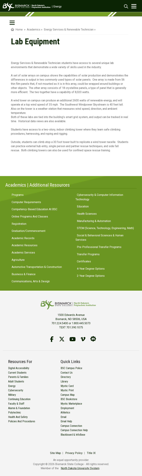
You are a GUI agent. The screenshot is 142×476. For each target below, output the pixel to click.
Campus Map (68, 394)
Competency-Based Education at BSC (34, 209)
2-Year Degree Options (91, 275)
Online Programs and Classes (30, 216)
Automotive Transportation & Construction (37, 267)
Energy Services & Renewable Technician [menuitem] (69, 29)
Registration (19, 223)
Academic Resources (24, 245)
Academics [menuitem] (33, 29)
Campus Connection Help (74, 430)
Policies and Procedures (21, 421)
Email (63, 417)
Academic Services (23, 252)
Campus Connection (71, 425)
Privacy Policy (74, 453)
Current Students (17, 372)
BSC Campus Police (71, 368)
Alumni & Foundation (19, 408)
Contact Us (67, 372)
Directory (66, 377)
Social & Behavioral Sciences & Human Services (99, 238)
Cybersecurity (15, 390)
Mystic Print (67, 390)
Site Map (55, 453)
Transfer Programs (88, 254)
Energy (12, 386)
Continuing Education (19, 399)
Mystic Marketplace (71, 403)
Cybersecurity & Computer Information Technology (99, 197)
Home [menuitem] (18, 29)
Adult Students (16, 381)
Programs (18, 194)
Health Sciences (87, 213)
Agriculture (18, 259)
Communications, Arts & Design (31, 281)
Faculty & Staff (16, 403)
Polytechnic (14, 412)
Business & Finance (24, 274)
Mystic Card (67, 386)
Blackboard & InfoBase (73, 434)
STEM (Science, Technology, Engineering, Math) (105, 228)
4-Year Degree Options (91, 268)
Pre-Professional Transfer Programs (99, 247)
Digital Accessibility (18, 368)
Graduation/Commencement (28, 231)
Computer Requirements (26, 202)
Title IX (91, 453)
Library (64, 381)
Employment (67, 408)
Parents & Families (18, 377)
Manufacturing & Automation (94, 221)
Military (12, 394)
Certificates (84, 261)
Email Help (66, 421)
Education (83, 206)
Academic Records (23, 238)
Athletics (65, 412)
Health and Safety (18, 417)
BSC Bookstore (69, 399)
